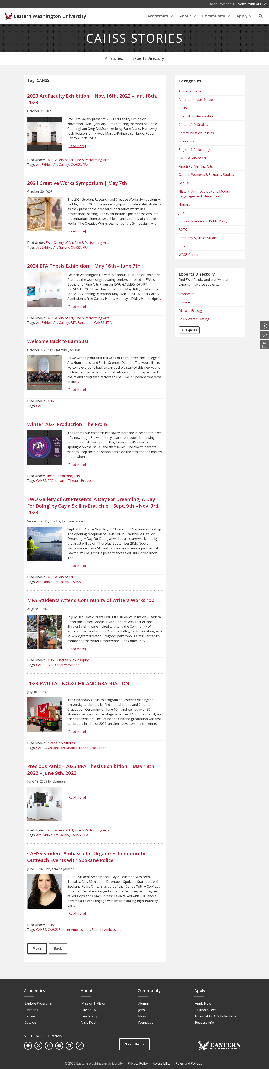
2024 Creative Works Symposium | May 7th (77, 183)
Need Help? (135, 1044)
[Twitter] (38, 1046)
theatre (60, 480)
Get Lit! (184, 183)
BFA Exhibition (81, 323)
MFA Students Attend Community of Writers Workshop (90, 600)
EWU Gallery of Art (59, 160)
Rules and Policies (188, 1063)
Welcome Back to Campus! (57, 341)
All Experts (189, 330)
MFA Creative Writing (63, 665)
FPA (85, 164)
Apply (241, 16)
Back (58, 948)
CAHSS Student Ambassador (69, 929)
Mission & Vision (93, 1003)
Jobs (141, 1010)
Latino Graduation (92, 748)
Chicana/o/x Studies (60, 743)
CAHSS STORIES (134, 38)
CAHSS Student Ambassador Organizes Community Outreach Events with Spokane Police (86, 856)
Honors (184, 204)
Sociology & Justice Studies (198, 238)
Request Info (204, 1022)
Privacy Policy (138, 1063)
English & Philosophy (73, 660)
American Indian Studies (196, 99)
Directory (55, 1036)
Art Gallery (61, 164)
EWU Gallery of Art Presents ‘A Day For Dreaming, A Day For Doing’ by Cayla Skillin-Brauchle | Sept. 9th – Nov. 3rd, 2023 (93, 506)
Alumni (143, 1003)
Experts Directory (148, 58)
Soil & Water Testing (194, 319)
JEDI (182, 213)
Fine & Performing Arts (92, 160)
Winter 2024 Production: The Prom (67, 424)
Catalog (30, 1022)
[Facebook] (28, 1046)
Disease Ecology (191, 310)
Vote (182, 246)
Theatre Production (83, 480)
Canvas (30, 1016)
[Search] (260, 16)
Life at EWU (90, 1010)
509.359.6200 (33, 1036)
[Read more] (76, 146)
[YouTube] (59, 1046)
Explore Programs (38, 1003)
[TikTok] (80, 1046)
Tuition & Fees (205, 1010)
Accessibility (161, 1063)
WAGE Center (189, 254)
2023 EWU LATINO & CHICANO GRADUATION (78, 683)
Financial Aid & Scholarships (215, 1016)
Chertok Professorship (196, 116)
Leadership (89, 1016)
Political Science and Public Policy (203, 221)
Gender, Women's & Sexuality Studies (206, 174)
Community (213, 16)
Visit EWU (88, 1022)
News (142, 1016)
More (37, 948)
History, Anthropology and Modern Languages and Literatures (205, 193)
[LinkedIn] (69, 1046)
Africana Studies (191, 91)
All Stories (114, 58)
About (185, 16)
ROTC (183, 229)
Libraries (31, 1010)
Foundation (146, 1022)
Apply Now (203, 1003)
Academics (157, 16)
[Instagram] (49, 1046)
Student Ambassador (107, 929)
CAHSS (76, 164)
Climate (184, 302)
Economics (186, 141)
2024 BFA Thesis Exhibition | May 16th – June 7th (84, 265)
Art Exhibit (44, 164)
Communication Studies (196, 133)
